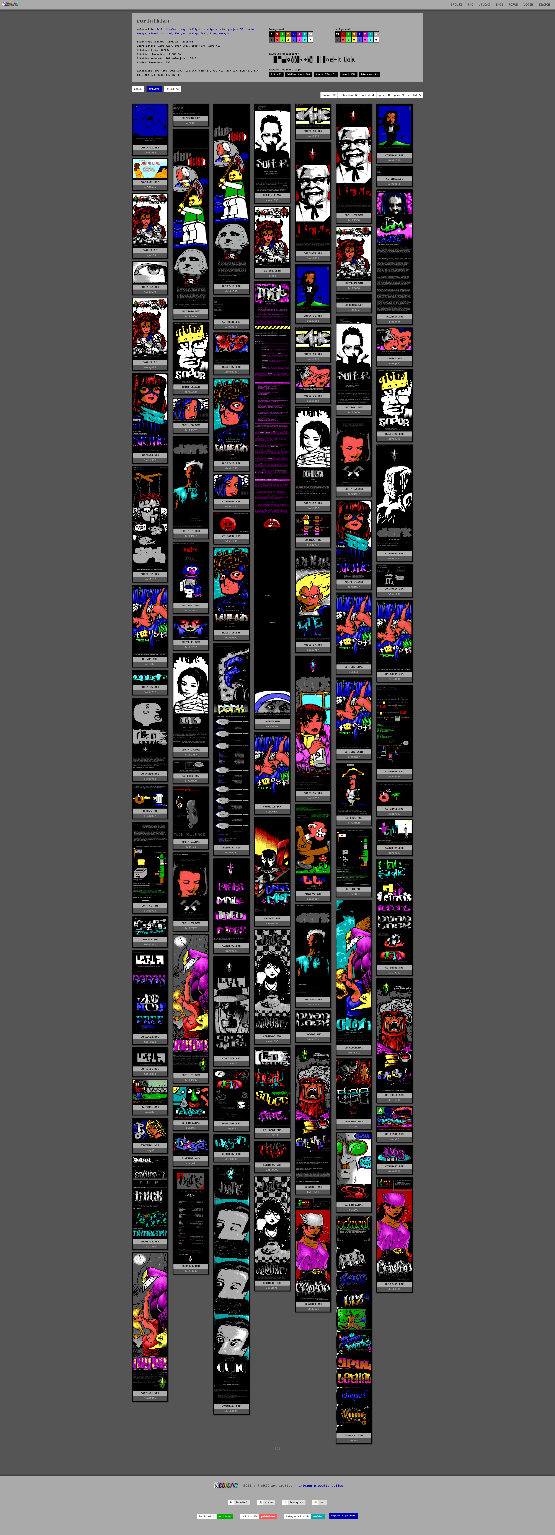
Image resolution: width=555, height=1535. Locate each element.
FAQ (470, 5)
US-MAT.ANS (394, 358)
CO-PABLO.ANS (150, 773)
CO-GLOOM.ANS (354, 1047)
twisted (166, 33)
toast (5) (348, 74)
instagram (296, 1502)
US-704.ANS (150, 659)
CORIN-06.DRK (313, 793)
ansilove (225, 1516)
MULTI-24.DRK (150, 455)
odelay (193, 33)
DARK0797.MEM (231, 847)
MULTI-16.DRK (231, 286)
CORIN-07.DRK (313, 503)
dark (160, 29)
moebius (318, 1516)
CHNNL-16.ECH (272, 806)
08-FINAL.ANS (354, 1121)
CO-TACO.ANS (150, 905)
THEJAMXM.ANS (394, 316)
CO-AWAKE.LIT (231, 322)
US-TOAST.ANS (354, 667)
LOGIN (528, 5)
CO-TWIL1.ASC (150, 1069)
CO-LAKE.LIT (394, 178)
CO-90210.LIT (191, 118)
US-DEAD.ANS (313, 1034)
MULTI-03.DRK (394, 1284)
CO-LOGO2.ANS (150, 1036)
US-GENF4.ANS (313, 1304)
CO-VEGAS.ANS (394, 589)
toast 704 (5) (326, 74)
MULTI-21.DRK (191, 605)
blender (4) (369, 74)
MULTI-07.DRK (231, 367)
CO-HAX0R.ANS (394, 771)
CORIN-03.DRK (354, 215)
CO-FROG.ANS (354, 818)
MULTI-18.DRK (231, 463)
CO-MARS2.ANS (231, 536)
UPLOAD (484, 5)
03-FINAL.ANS (150, 1145)
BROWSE (456, 5)
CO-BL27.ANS (150, 811)
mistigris (210, 29)
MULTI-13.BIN (354, 283)
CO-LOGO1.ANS (272, 1130)
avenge (141, 33)
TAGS (499, 5)
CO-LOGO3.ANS (394, 967)
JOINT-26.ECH (191, 387)
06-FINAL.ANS (150, 1107)
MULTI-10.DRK (313, 131)
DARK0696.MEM (191, 1266)
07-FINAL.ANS (231, 1123)
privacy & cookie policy (321, 1486)
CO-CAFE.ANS (150, 939)
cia (222, 29)
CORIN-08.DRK (191, 425)
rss (322, 1502)
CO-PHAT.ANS (191, 776)
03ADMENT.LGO (354, 1435)
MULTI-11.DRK (272, 195)
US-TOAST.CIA (354, 751)
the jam (180, 33)
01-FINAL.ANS (191, 1158)
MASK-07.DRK (272, 918)
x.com (269, 1502)
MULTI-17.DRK (313, 644)
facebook (242, 1502)
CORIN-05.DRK (150, 687)
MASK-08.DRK (313, 893)
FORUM (513, 5)
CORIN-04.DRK (394, 847)
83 (337, 34)
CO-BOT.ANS (353, 889)
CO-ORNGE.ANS (394, 808)
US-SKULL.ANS (394, 1095)
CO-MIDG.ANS (313, 540)
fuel (204, 33)
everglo (224, 33)
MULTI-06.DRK (313, 395)
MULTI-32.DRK (150, 574)
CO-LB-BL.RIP (150, 182)
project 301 (236, 29)
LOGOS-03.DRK (150, 1241)
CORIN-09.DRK (394, 553)
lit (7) (276, 74)
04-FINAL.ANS (394, 1134)
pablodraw (268, 1516)
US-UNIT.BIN (150, 250)
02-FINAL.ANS (354, 1204)
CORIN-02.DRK (150, 287)
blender (171, 29)
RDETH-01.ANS (191, 841)
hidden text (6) (298, 74)
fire (213, 33)
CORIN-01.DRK (150, 147)
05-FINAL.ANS (191, 1123)
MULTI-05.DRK (394, 434)
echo (251, 29)
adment (153, 33)
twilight (195, 29)
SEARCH (544, 5)
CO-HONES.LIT (354, 305)
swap (183, 29)
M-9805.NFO (272, 721)
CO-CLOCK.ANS (231, 1058)
